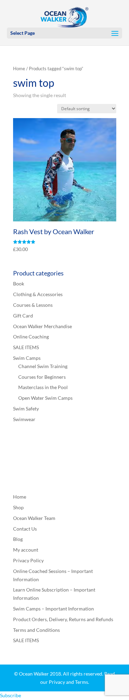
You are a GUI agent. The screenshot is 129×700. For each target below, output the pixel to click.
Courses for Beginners (42, 377)
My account (25, 550)
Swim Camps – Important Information (53, 609)
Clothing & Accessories (38, 294)
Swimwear (24, 419)
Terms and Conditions (36, 630)
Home (19, 68)
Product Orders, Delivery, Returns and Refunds (63, 619)
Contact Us (25, 529)
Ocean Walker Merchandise (42, 326)
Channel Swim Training (42, 366)
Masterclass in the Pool (43, 387)
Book (18, 283)
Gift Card (23, 315)
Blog (18, 539)
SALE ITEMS (26, 347)
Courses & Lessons (33, 305)
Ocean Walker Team (34, 518)
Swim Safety (26, 408)
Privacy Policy (28, 560)
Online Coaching (31, 336)
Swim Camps (27, 358)
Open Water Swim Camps (45, 398)
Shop (18, 507)
